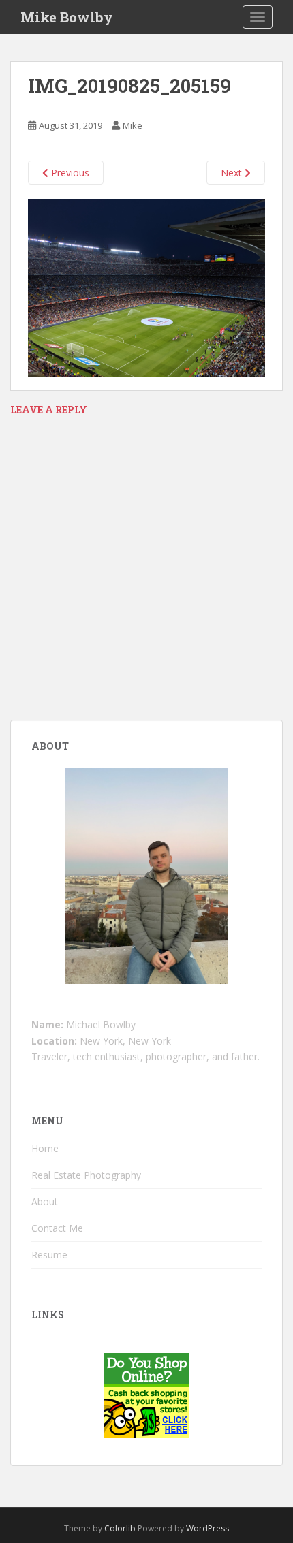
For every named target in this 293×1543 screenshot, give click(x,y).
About (44, 1201)
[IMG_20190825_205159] (146, 287)
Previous (68, 172)
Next (233, 172)
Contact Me (57, 1228)
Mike (132, 125)
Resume (49, 1254)
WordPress (207, 1528)
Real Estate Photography (86, 1174)
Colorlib (120, 1528)
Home (45, 1148)
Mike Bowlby (66, 17)
